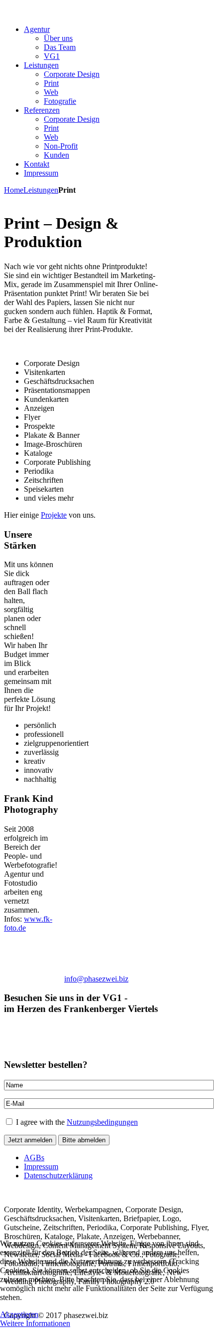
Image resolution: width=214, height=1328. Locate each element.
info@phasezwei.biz (96, 979)
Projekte (54, 515)
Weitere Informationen (35, 1323)
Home (13, 190)
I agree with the (76, 1122)
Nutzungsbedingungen (102, 1122)
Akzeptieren (19, 1314)
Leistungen (40, 190)
